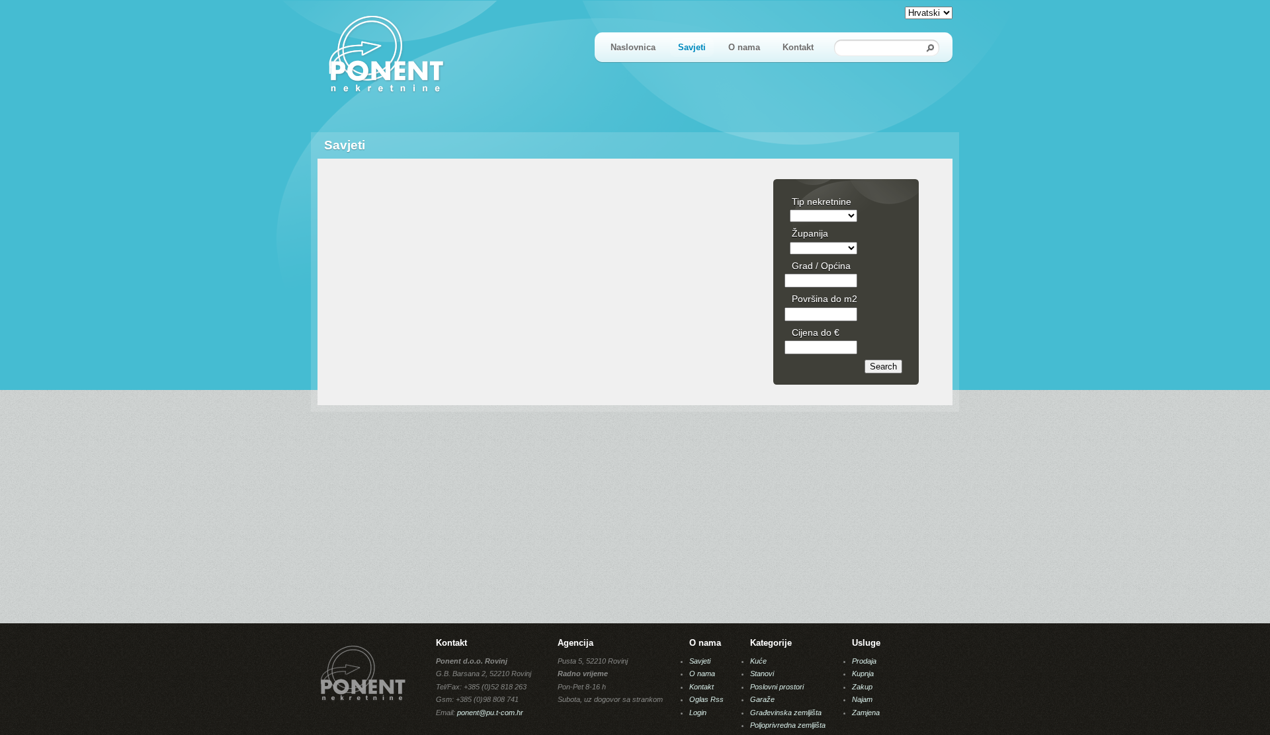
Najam (862, 699)
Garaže (762, 699)
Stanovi (762, 673)
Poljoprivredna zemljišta (788, 725)
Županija (810, 233)
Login (697, 712)
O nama (744, 47)
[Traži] (930, 48)
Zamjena (866, 712)
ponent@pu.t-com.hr (490, 712)
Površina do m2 (824, 298)
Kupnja (863, 673)
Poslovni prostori (777, 687)
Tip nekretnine (821, 201)
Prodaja (864, 661)
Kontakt (798, 47)
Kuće (758, 661)
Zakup (862, 687)
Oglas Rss (706, 699)
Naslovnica (633, 47)
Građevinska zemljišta (786, 712)
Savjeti (692, 47)
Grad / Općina (821, 265)
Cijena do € (815, 332)
